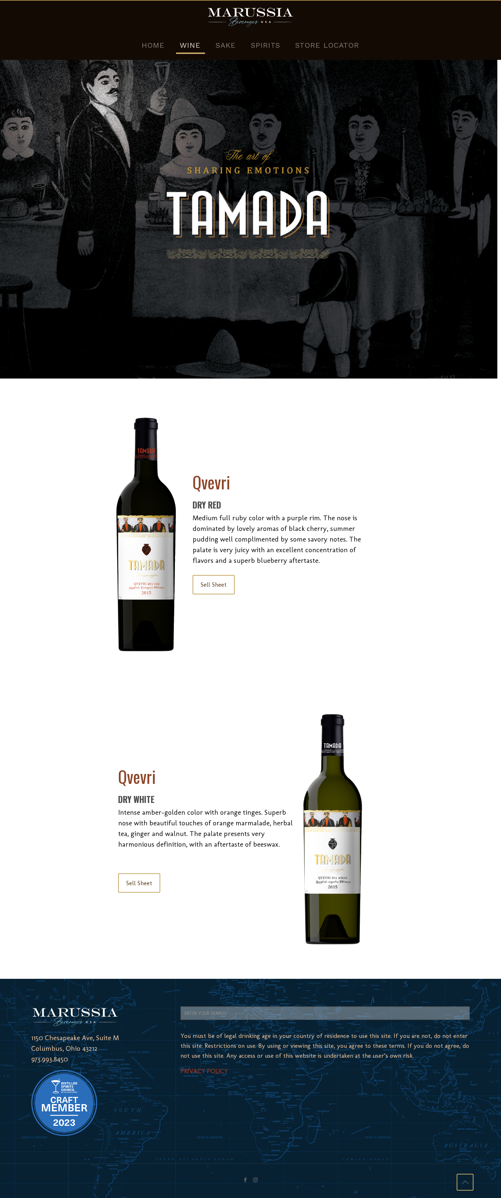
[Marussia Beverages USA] (250, 17)
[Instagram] (255, 1180)
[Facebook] (245, 1180)
